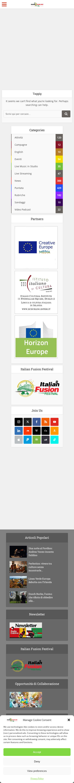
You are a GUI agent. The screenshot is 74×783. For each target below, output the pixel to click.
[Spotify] (37, 440)
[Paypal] (28, 440)
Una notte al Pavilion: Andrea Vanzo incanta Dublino (41, 552)
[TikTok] (54, 440)
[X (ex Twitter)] (28, 422)
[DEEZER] (45, 440)
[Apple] (19, 440)
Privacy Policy (37, 778)
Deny (37, 761)
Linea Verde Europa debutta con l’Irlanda (40, 580)
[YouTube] (54, 422)
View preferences (37, 770)
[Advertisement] (37, 50)
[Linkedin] (19, 431)
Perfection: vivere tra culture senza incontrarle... (40, 567)
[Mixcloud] (45, 431)
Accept (37, 752)
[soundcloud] (28, 431)
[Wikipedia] (37, 431)
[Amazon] (54, 431)
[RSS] (45, 422)
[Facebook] (37, 422)
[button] (69, 720)
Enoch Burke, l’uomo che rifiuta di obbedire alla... (41, 597)
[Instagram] (19, 422)
